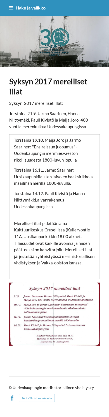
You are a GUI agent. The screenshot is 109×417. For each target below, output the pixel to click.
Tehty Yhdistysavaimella (37, 398)
